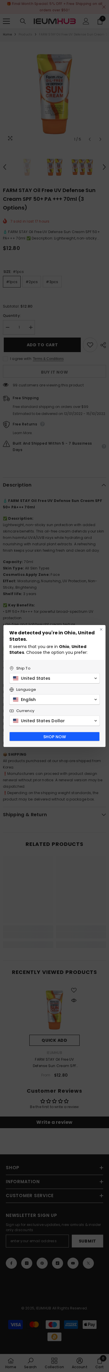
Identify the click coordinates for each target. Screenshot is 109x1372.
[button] (54, 678)
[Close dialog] (101, 629)
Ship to (23, 668)
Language (26, 689)
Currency (25, 710)
